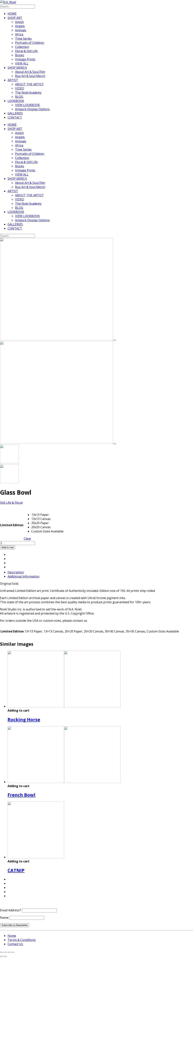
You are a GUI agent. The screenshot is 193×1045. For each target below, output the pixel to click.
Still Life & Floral (11, 503)
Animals (20, 30)
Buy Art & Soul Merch (30, 76)
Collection (22, 47)
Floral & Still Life (26, 51)
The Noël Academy (28, 92)
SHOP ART (15, 18)
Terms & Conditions (22, 940)
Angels (20, 26)
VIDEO (19, 88)
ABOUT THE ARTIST (29, 84)
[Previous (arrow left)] (1, 956)
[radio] (47, 515)
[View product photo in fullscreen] (114, 340)
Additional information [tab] (23, 576)
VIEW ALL (21, 63)
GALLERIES (15, 113)
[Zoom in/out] (1, 952)
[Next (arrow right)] (5, 956)
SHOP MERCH (17, 68)
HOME (12, 14)
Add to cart (8, 547)
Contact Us (15, 944)
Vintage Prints (25, 59)
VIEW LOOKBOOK (27, 105)
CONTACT (15, 117)
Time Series (23, 38)
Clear (27, 538)
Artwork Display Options (32, 109)
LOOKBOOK (16, 101)
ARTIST (13, 80)
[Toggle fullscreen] (5, 952)
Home (12, 936)
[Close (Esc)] (12, 952)
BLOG (19, 97)
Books (19, 55)
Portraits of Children (29, 43)
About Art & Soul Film (30, 72)
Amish (19, 22)
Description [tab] (16, 572)
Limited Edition (11, 525)
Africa (19, 34)
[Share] (9, 952)
